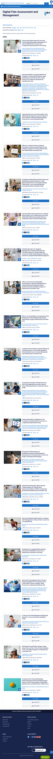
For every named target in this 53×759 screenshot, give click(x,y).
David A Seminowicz (32, 428)
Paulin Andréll (42, 153)
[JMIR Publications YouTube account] (36, 737)
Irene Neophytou (25, 122)
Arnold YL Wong (42, 188)
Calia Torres (31, 85)
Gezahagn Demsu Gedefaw (39, 391)
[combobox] (38, 3)
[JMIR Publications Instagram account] (38, 737)
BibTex (19, 30)
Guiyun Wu (24, 325)
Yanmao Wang (25, 493)
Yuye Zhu (34, 323)
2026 (18, 27)
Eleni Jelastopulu (43, 122)
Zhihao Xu (42, 493)
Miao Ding (29, 325)
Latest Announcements (33, 719)
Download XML (36, 68)
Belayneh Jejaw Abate (41, 393)
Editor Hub (5, 722)
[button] (51, 1)
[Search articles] (46, 3)
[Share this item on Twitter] (47, 13)
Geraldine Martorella (40, 686)
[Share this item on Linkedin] (45, 14)
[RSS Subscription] (40, 737)
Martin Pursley (25, 524)
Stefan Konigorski (30, 462)
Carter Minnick (32, 686)
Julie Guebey (25, 621)
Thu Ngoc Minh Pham (31, 426)
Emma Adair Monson (41, 83)
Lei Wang (39, 258)
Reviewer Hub (6, 724)
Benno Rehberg (38, 621)
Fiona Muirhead (32, 524)
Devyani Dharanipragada (35, 222)
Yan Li (33, 291)
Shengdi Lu (40, 494)
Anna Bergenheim (26, 356)
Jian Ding (31, 494)
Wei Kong (31, 292)
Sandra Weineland (33, 359)
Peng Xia (30, 188)
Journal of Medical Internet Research (11, 6)
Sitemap (5, 741)
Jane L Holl (28, 224)
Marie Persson (25, 359)
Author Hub (5, 719)
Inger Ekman (36, 153)
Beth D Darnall (33, 90)
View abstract (36, 61)
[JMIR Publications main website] (12, 3)
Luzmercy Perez (32, 88)
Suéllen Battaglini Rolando (31, 591)
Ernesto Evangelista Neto (31, 589)
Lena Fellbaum (32, 555)
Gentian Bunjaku (25, 555)
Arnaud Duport (25, 425)
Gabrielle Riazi (33, 86)
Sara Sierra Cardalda (39, 51)
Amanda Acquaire (32, 221)
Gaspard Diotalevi (41, 425)
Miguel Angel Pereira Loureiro (28, 51)
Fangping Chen (25, 291)
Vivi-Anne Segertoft (38, 154)
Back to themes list (7, 24)
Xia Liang (45, 323)
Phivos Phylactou (33, 425)
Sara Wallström (35, 155)
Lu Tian (45, 88)
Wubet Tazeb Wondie (37, 394)
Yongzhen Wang (25, 292)
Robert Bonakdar (39, 654)
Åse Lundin (24, 153)
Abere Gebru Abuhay (31, 393)
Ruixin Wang (37, 493)
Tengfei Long (34, 325)
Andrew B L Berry (41, 224)
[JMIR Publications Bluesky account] (28, 737)
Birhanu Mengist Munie (27, 394)
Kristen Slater (40, 86)
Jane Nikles (31, 459)
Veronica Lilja (30, 153)
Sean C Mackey (45, 89)
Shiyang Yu (26, 494)
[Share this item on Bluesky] (45, 13)
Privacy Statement (7, 736)
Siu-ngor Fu (29, 190)
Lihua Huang (32, 493)
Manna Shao (34, 258)
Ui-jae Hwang (25, 188)
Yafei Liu (29, 258)
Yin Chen (36, 292)
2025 (21, 27)
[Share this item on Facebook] (49, 13)
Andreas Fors (29, 155)
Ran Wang (37, 291)
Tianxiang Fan (35, 188)
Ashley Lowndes (40, 426)
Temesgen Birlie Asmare (40, 390)
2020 (35, 27)
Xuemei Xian (46, 292)
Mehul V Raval (34, 224)
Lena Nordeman (40, 359)
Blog (29, 728)
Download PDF (36, 65)
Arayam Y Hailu (33, 83)
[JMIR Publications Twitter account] (30, 737)
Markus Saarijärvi (30, 154)
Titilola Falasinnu (26, 83)
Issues (29, 726)
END (16, 30)
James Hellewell (39, 88)
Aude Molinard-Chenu (33, 622)
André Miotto (25, 587)
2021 (32, 27)
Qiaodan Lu (24, 258)
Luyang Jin (40, 292)
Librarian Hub (6, 726)
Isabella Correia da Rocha (31, 590)
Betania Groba (34, 49)
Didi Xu (30, 291)
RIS (22, 30)
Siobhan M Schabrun (41, 428)
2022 (29, 27)
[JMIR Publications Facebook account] (32, 737)
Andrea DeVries (31, 89)
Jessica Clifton (25, 85)
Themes (29, 724)
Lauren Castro (40, 221)
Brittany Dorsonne (45, 85)
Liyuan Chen (29, 323)
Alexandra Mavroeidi (40, 524)
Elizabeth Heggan (26, 86)
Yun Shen (35, 494)
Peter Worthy (37, 459)
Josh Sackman (31, 654)
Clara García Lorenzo (42, 49)
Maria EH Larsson (34, 356)
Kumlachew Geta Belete (27, 391)
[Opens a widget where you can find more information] (45, 757)
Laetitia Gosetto (31, 621)
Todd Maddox (25, 654)
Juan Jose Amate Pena (27, 48)
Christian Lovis (45, 621)
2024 (23, 27)
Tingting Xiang (39, 323)
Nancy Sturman (25, 459)
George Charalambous (34, 122)
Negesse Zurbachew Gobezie (28, 390)
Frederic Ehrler (25, 622)
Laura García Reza (37, 48)
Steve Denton (25, 89)
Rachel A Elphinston (31, 460)
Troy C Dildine (37, 85)
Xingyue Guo (43, 291)
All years (14, 27)
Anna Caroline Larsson (42, 357)
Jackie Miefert (38, 89)
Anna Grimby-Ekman (32, 357)
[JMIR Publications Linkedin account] (34, 737)
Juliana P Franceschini (33, 587)
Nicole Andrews (40, 460)
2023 (26, 27)
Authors (29, 722)
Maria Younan (25, 221)
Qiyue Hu (24, 323)
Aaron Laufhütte (40, 555)
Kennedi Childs (25, 686)
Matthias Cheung (26, 90)
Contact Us (5, 739)
